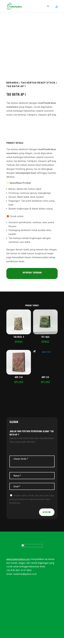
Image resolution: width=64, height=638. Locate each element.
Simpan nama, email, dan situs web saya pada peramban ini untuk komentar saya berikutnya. (31, 499)
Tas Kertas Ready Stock (38, 82)
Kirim (47, 512)
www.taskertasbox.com (18, 559)
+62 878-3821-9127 (16, 570)
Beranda (12, 82)
